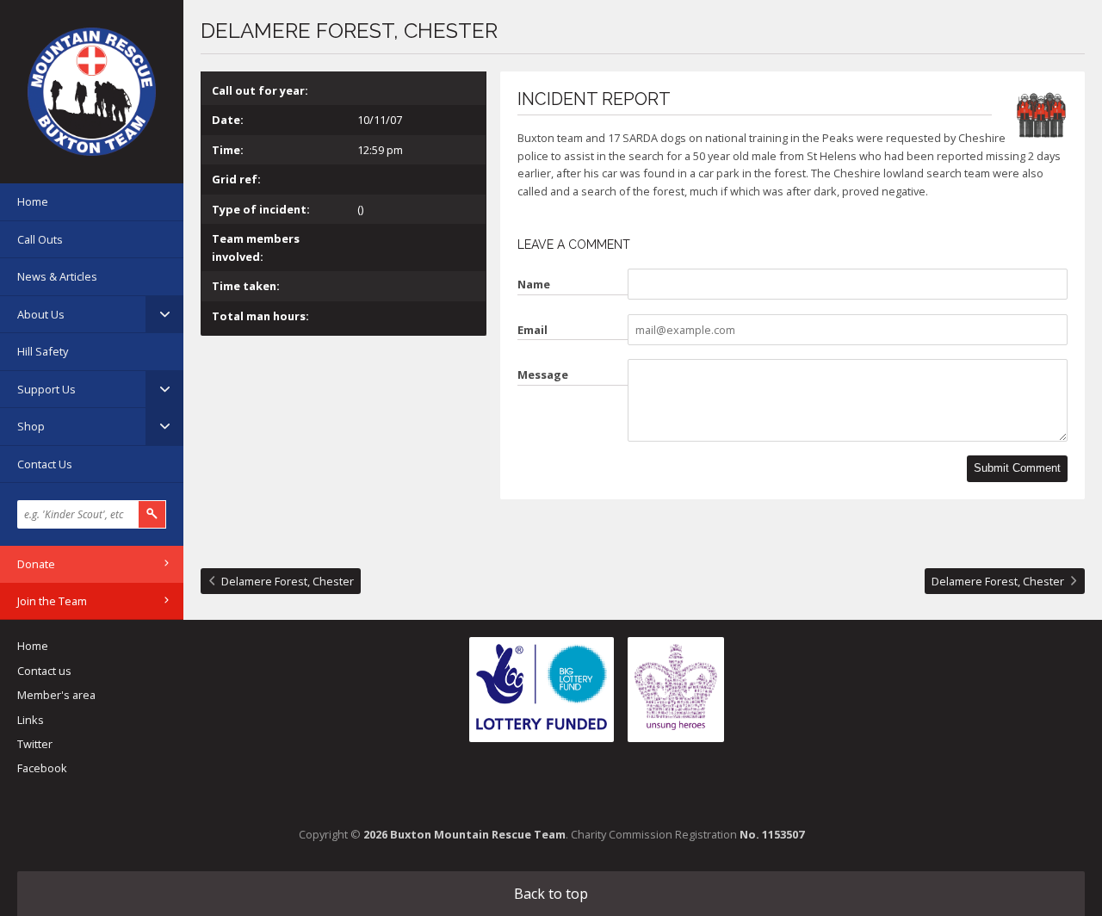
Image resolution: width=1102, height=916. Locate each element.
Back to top (551, 893)
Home (32, 201)
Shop (31, 426)
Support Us (46, 389)
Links (30, 719)
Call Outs (40, 239)
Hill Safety (42, 351)
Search (152, 514)
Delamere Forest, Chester (287, 581)
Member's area (56, 694)
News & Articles (57, 276)
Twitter (35, 744)
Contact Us (44, 464)
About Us (41, 314)
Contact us (44, 670)
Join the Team (52, 601)
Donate (36, 564)
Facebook (42, 768)
